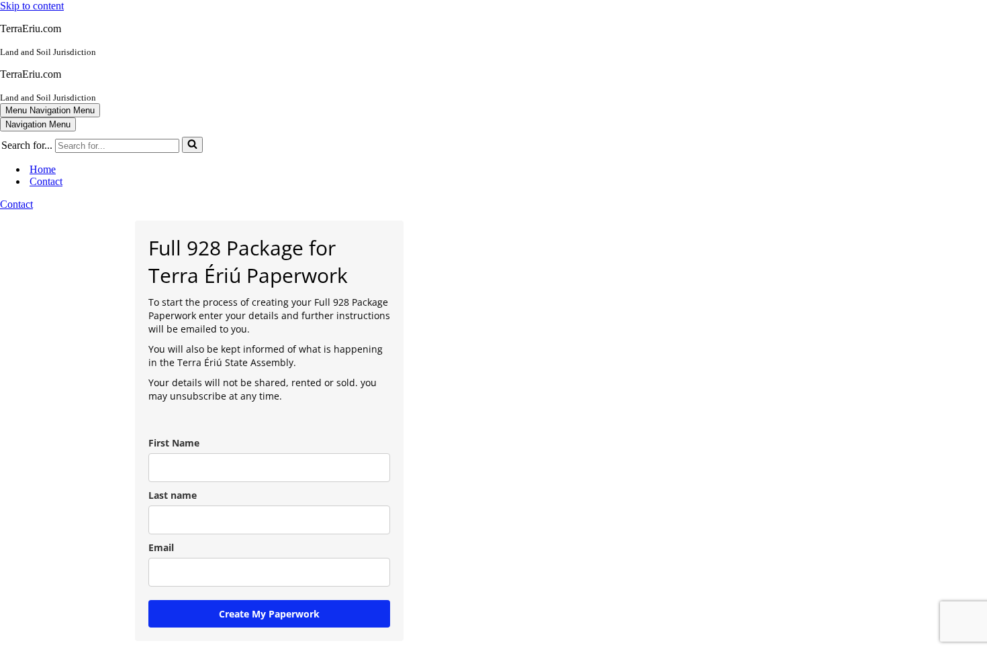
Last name (172, 495)
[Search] (192, 145)
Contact (46, 181)
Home (43, 169)
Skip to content (32, 5)
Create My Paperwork (269, 613)
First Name (173, 442)
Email (161, 547)
